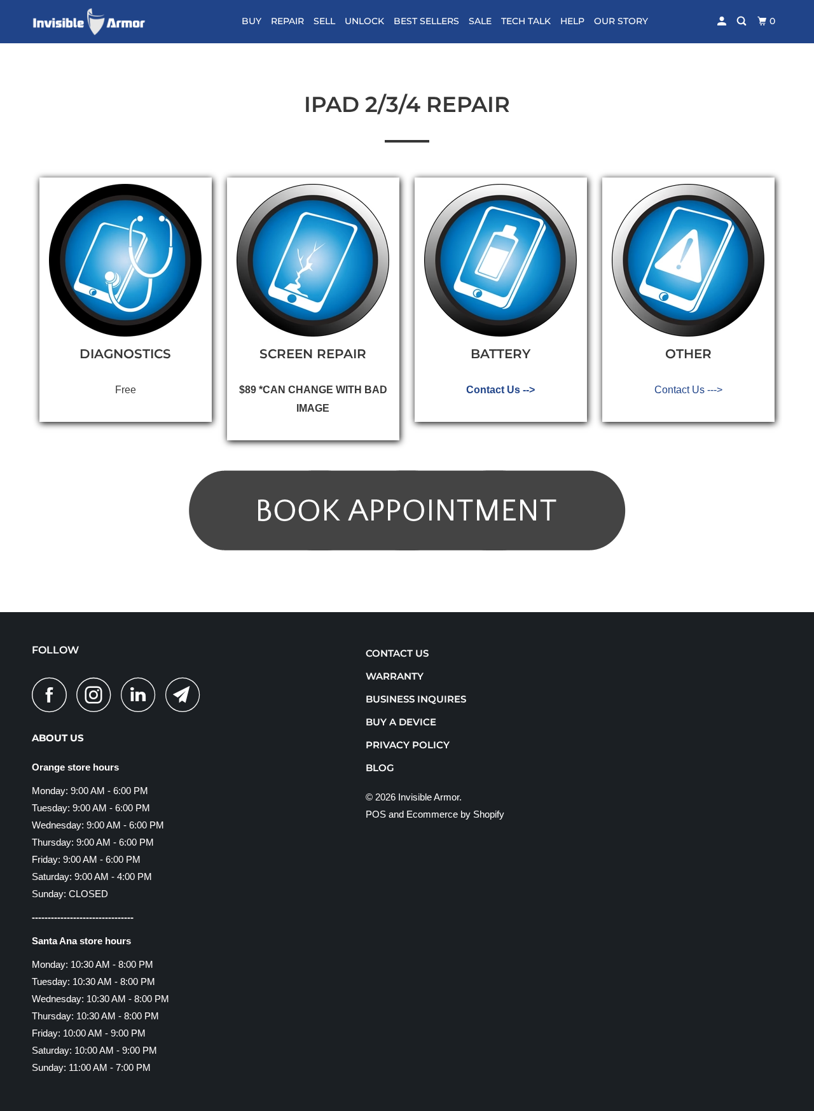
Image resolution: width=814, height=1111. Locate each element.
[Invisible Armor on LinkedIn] (142, 694)
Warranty (395, 676)
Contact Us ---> (688, 389)
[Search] (742, 21)
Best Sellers (426, 21)
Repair (287, 21)
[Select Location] (407, 372)
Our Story (621, 21)
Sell (324, 21)
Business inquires (416, 699)
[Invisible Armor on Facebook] (53, 694)
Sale (480, 21)
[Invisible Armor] (97, 21)
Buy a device (401, 722)
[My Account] (723, 21)
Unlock (364, 21)
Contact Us (397, 653)
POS (376, 814)
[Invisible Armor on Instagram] (97, 694)
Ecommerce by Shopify (455, 814)
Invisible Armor (428, 797)
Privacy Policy (408, 745)
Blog (380, 768)
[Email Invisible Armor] (186, 694)
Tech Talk (526, 21)
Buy (251, 21)
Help (572, 21)
